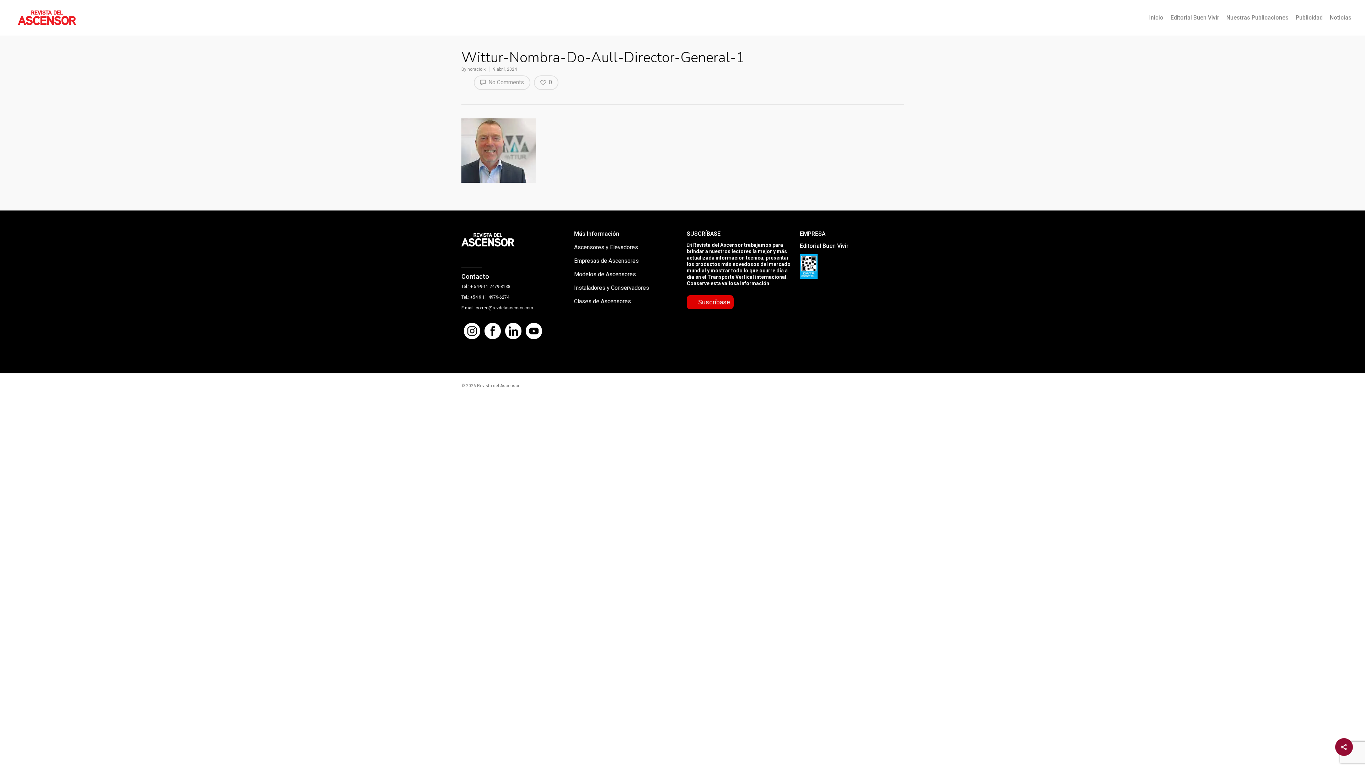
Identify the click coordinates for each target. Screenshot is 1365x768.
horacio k (476, 69)
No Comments (505, 82)
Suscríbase (714, 302)
